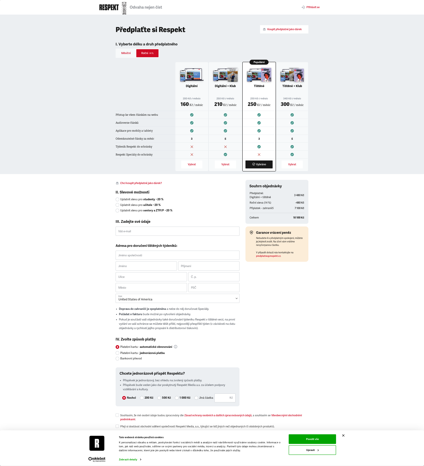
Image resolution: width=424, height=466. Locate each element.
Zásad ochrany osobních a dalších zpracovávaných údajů (218, 415)
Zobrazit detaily (128, 459)
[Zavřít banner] (343, 435)
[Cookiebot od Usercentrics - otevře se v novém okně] (96, 459)
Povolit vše (312, 439)
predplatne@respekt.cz (268, 256)
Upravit (310, 449)
